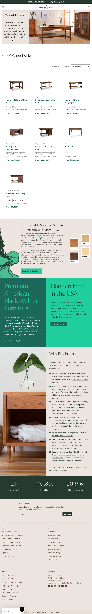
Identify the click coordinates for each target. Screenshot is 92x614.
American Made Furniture (12, 535)
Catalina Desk (70, 147)
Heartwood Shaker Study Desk (45, 148)
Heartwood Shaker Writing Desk (16, 101)
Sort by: (67, 66)
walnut (34, 238)
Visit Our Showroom (56, 546)
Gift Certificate (8, 556)
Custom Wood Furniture (12, 542)
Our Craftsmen (54, 542)
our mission (70, 467)
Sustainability (53, 539)
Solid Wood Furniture (10, 532)
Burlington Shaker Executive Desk (13, 148)
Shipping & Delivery (10, 586)
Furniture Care (8, 579)
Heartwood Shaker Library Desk (45, 101)
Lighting (5, 553)
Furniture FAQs (8, 575)
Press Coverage (54, 556)
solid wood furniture (37, 234)
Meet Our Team (54, 535)
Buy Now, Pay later (57, 2)
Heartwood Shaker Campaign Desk (72, 101)
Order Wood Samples (30, 271)
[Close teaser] (22, 609)
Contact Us (52, 560)
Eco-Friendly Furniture (11, 539)
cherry (27, 238)
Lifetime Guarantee (10, 593)
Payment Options (9, 589)
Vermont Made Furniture (12, 546)
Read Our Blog (54, 553)
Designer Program (10, 596)
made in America (77, 386)
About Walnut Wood (12, 341)
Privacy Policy (8, 600)
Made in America (58, 324)
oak (48, 238)
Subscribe (67, 514)
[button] (2, 6)
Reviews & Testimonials (58, 549)
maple (40, 238)
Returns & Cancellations (12, 582)
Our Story (52, 532)
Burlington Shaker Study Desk (15, 195)
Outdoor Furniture (9, 549)
